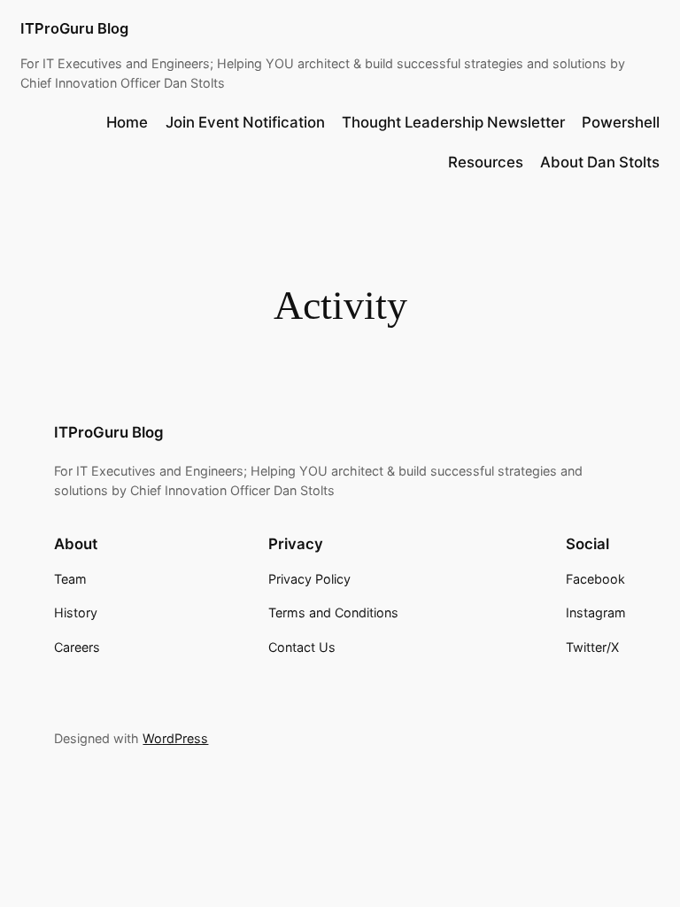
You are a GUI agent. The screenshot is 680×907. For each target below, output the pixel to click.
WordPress (175, 738)
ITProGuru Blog (74, 28)
